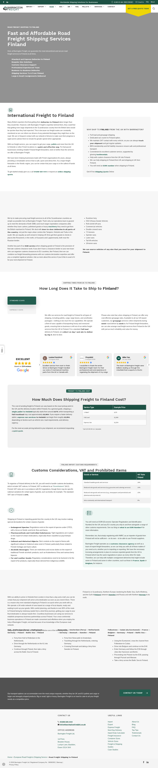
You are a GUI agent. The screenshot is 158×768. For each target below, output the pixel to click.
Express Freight (114, 727)
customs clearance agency (122, 544)
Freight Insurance (114, 736)
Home (10, 757)
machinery (52, 226)
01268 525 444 (40, 172)
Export (110, 724)
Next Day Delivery (115, 730)
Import (110, 722)
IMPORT (29, 7)
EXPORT (41, 7)
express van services (26, 417)
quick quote (18, 431)
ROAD (52, 7)
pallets (54, 144)
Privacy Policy (13, 765)
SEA (60, 7)
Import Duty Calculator (116, 733)
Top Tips (135, 730)
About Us (135, 722)
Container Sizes (114, 738)
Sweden (112, 595)
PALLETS (85, 7)
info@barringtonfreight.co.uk (73, 725)
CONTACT (111, 7)
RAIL (77, 7)
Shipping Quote (102, 172)
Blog (133, 724)
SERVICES (98, 7)
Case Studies (113, 750)
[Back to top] (3, 764)
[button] (36, 86)
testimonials (101, 154)
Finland (97, 595)
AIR (69, 7)
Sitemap (59, 762)
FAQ (133, 727)
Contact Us (136, 736)
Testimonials (136, 733)
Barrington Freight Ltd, (66, 734)
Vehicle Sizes (113, 741)
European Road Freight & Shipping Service (30, 757)
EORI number (108, 166)
